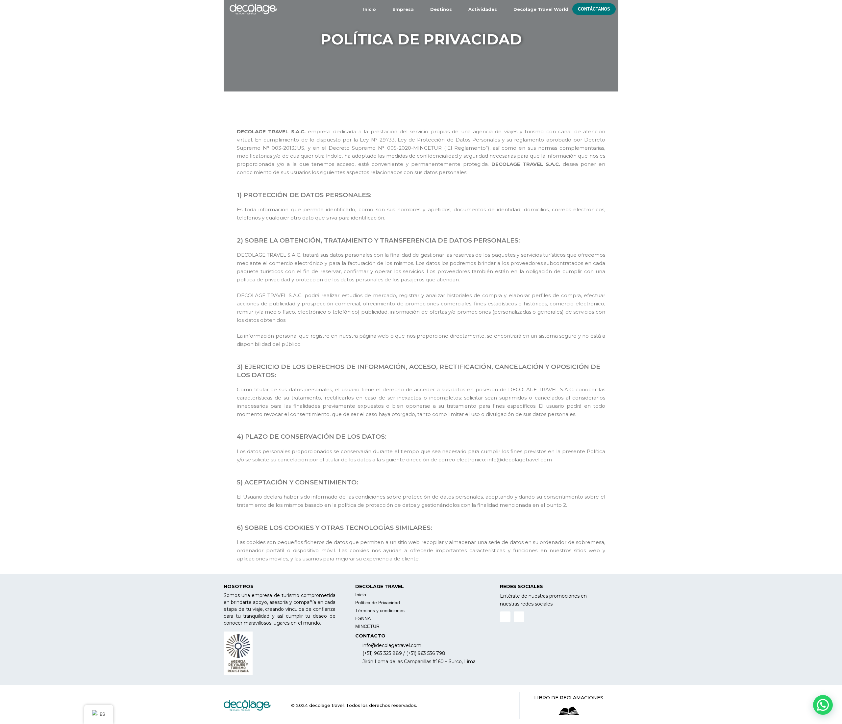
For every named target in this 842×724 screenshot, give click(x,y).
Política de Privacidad (377, 602)
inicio (369, 9)
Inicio (360, 594)
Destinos (441, 9)
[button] (594, 9)
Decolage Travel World (540, 9)
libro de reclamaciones (568, 698)
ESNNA (363, 618)
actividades (482, 9)
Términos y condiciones (380, 610)
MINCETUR (367, 626)
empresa (403, 9)
